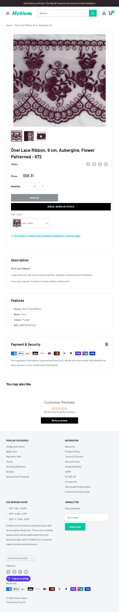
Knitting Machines (16, 466)
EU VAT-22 (70, 476)
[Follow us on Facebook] (8, 572)
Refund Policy (72, 461)
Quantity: (16, 186)
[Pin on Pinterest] (94, 164)
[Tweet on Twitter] (100, 164)
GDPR (68, 471)
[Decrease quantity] (26, 186)
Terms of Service (74, 456)
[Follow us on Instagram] (14, 572)
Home (9, 25)
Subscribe (75, 526)
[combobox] (30, 223)
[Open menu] (7, 13)
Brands (10, 471)
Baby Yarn (11, 451)
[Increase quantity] (43, 186)
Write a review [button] (59, 420)
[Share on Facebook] (88, 164)
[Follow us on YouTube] (26, 572)
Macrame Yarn (13, 456)
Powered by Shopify (15, 602)
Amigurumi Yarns (15, 446)
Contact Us (71, 481)
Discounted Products (17, 476)
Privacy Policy (72, 451)
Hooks (9, 461)
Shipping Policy (73, 466)
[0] (110, 13)
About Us (70, 446)
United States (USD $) (18, 558)
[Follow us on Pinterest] (20, 572)
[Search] (93, 13)
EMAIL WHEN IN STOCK (61, 206)
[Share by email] (106, 164)
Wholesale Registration (77, 486)
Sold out (34, 197)
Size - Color (16, 214)
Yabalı (14, 164)
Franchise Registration (77, 491)
